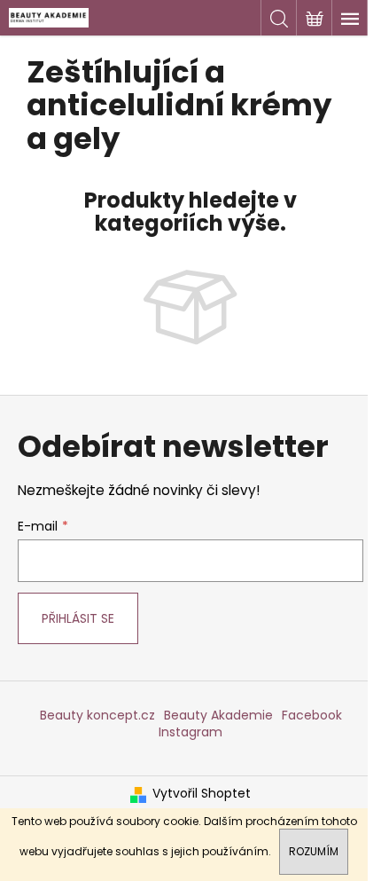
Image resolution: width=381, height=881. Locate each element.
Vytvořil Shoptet (201, 793)
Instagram (190, 732)
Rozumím (313, 851)
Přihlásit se (78, 618)
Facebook (312, 715)
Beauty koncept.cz (97, 715)
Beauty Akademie (218, 715)
